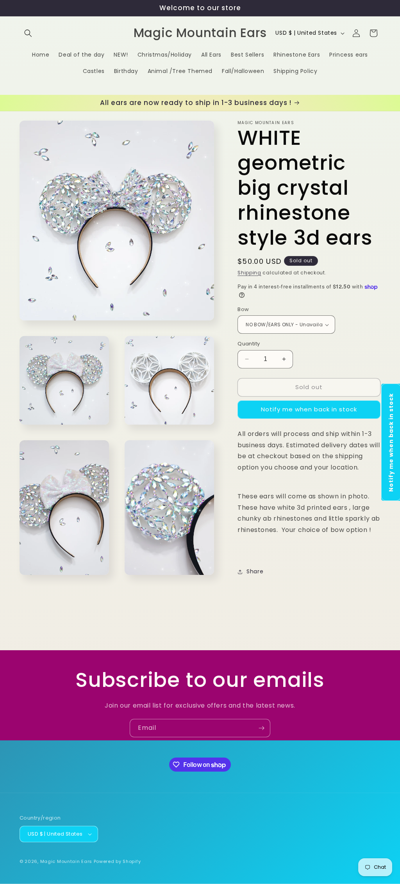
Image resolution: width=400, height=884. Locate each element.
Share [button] (254, 571)
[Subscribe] (261, 728)
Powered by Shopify (117, 861)
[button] (28, 33)
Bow (243, 309)
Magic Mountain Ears (66, 861)
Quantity (249, 343)
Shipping (249, 272)
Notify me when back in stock (309, 409)
